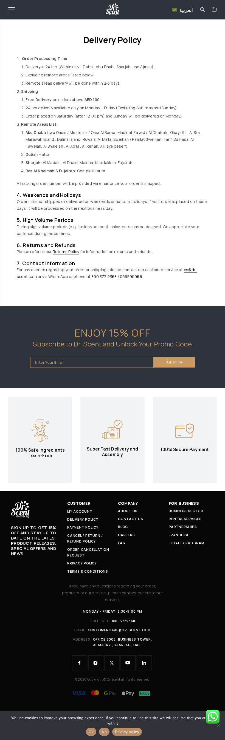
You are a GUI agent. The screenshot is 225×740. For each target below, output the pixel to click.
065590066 (131, 276)
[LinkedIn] (144, 662)
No (104, 732)
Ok (91, 732)
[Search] (202, 9)
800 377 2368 (104, 276)
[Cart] (214, 9)
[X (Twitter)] (112, 662)
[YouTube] (128, 662)
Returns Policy (66, 251)
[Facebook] (79, 662)
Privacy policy (127, 732)
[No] (218, 725)
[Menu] (11, 9)
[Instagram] (95, 662)
